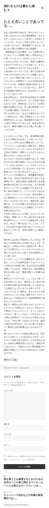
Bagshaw (25, 368)
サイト (6, 445)
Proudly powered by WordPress (16, 505)
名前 (6, 424)
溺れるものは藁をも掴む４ (19, 8)
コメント (8, 390)
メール (7, 434)
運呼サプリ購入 (11, 359)
